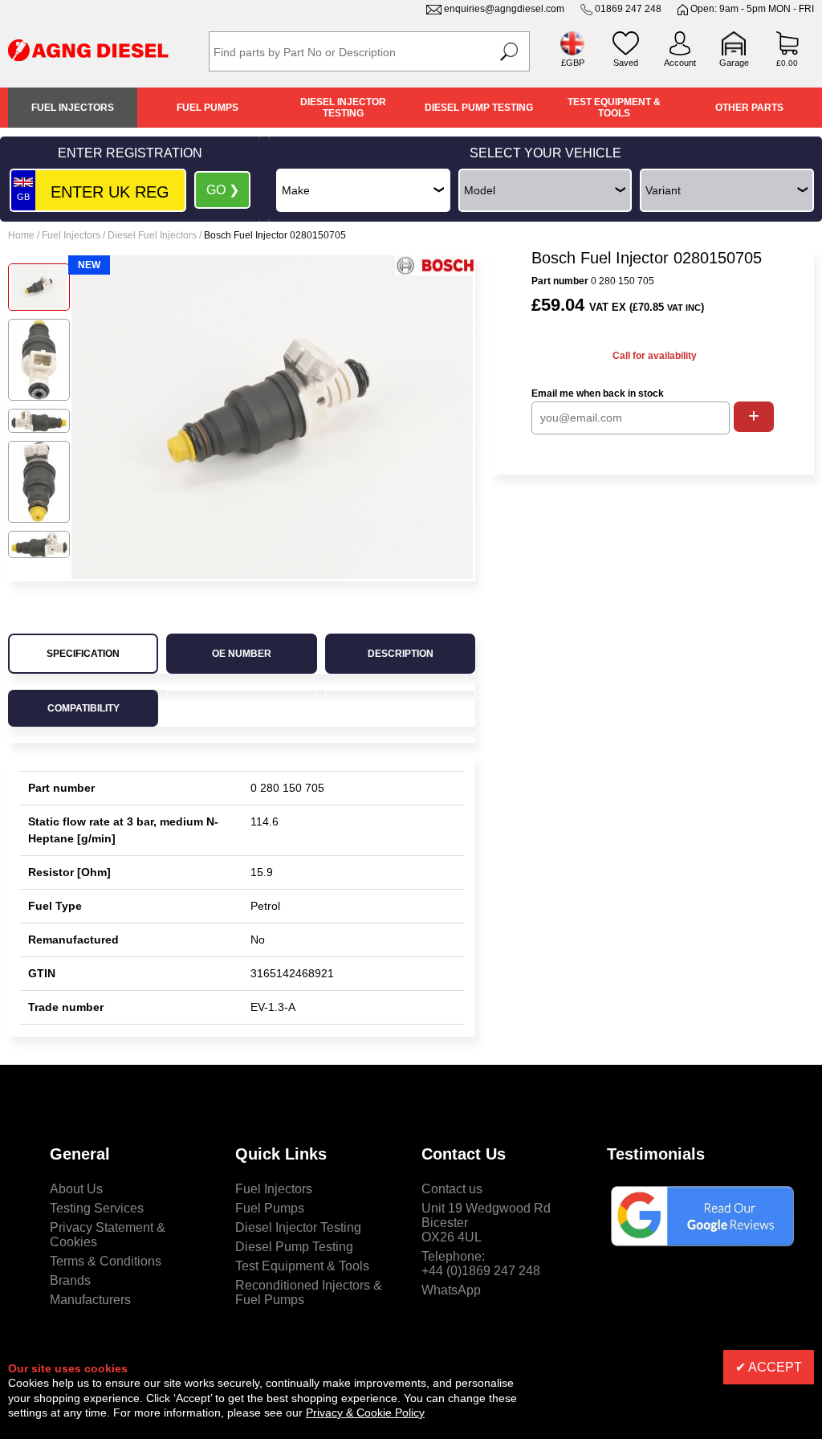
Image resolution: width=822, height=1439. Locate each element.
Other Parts (749, 107)
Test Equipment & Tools (614, 107)
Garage (734, 62)
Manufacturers (90, 1300)
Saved (625, 62)
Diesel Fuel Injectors (152, 235)
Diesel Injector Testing (343, 107)
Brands (70, 1280)
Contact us (451, 1189)
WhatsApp (451, 1290)
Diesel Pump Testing (479, 107)
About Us (76, 1189)
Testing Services (97, 1208)
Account (680, 62)
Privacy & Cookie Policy (365, 1412)
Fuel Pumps (207, 107)
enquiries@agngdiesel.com (504, 8)
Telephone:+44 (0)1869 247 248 (480, 1263)
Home (21, 235)
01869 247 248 (628, 8)
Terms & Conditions (105, 1261)
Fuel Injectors (72, 107)
